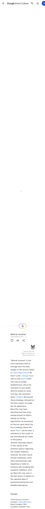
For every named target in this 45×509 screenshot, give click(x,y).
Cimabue (19, 397)
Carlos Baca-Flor (17, 336)
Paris (18, 430)
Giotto (24, 379)
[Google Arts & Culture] (18, 3)
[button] (3, 3)
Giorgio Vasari (28, 376)
